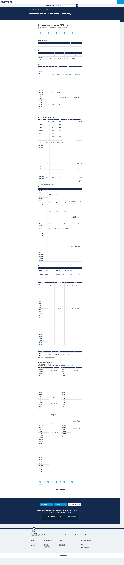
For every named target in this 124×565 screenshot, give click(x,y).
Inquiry (82, 546)
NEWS (74, 542)
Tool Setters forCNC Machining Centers (75, 228)
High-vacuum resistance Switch (82, 148)
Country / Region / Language (48, 547)
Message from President (47, 543)
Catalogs (75, 32)
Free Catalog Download (85, 547)
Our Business (46, 544)
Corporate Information (48, 540)
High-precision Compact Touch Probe (77, 270)
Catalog (76, 45)
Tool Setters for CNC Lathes (81, 163)
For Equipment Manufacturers (86, 540)
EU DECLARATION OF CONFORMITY (66, 74)
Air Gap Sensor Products (62, 545)
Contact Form (57, 504)
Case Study (32, 542)
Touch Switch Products (62, 542)
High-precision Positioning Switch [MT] (75, 201)
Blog (108, 1)
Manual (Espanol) (52, 270)
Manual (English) (52, 273)
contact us (67, 365)
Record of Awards (46, 545)
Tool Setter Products (62, 543)
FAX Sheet (74, 516)
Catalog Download (44, 504)
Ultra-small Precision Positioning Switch (75, 246)
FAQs (82, 544)
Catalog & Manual (51, 121)
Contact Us (120, 1)
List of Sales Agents (84, 543)
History (32, 546)
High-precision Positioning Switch (75, 223)
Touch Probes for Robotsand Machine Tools (82, 142)
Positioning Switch (77, 74)
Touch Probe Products (62, 544)
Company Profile (46, 542)
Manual (59, 55)
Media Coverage (46, 546)
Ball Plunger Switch (75, 55)
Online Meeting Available (73, 504)
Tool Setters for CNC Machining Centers (82, 181)
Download (83, 541)
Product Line (94, 1)
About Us (99, 1)
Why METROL (85, 1)
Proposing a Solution (34, 543)
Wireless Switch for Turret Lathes (78, 274)
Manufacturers (104, 1)
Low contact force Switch (77, 80)
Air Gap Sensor (81, 131)
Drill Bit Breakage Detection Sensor (81, 121)
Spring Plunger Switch (75, 285)
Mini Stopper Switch (75, 308)
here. (53, 28)
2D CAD (67, 55)
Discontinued (41, 35)
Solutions (89, 1)
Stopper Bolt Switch (82, 173)
